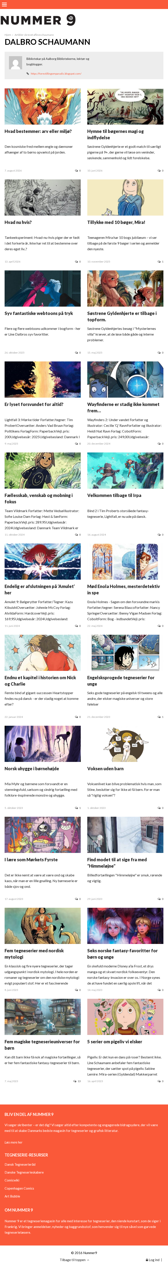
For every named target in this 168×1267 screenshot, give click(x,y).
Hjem (8, 34)
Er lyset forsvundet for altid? (34, 404)
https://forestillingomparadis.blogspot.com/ (56, 73)
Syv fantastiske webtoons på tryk (39, 313)
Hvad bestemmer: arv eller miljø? (38, 131)
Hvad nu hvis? (18, 222)
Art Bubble (12, 1196)
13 (79, 1081)
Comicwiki (12, 1180)
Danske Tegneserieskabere (24, 1172)
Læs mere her (13, 1142)
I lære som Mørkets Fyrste (31, 859)
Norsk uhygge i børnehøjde (32, 768)
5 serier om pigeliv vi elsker (114, 1041)
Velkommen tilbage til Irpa (114, 495)
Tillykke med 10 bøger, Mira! (116, 222)
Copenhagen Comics (19, 1188)
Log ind (153, 1260)
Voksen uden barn (105, 768)
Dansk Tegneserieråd (20, 1164)
